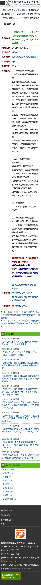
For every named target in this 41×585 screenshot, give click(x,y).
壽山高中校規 (9, 499)
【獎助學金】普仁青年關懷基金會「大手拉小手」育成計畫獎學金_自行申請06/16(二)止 (20, 444)
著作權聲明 (6, 519)
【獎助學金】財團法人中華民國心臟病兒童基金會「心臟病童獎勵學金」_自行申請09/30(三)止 (20, 405)
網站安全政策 (7, 510)
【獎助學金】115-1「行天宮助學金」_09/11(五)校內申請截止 (20, 353)
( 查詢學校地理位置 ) (10, 561)
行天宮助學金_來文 (23, 292)
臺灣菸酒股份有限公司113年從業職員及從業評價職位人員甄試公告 (20, 323)
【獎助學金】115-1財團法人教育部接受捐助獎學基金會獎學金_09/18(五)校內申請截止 (20, 365)
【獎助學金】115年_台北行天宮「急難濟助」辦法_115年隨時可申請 (20, 343)
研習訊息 (9, 473)
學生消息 (9, 480)
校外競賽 (8, 491)
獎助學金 (8, 495)
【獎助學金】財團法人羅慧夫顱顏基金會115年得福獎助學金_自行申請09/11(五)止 (20, 431)
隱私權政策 (6, 514)
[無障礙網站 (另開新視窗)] (20, 576)
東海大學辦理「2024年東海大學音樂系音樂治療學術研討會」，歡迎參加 (20, 314)
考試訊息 (8, 484)
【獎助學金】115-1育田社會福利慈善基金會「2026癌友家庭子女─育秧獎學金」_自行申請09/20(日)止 (20, 392)
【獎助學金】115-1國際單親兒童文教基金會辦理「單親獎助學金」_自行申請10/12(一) (20, 378)
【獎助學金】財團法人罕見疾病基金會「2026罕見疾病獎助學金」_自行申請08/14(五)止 (20, 418)
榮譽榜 (7, 476)
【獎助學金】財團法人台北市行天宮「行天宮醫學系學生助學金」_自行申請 (20, 456)
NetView (28, 568)
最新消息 (9, 469)
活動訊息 (9, 487)
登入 (3, 524)
